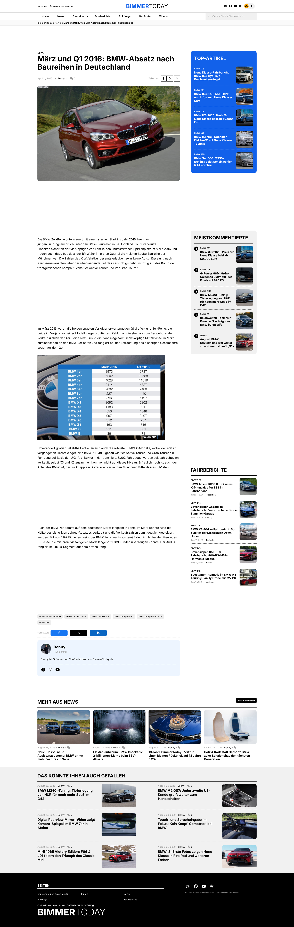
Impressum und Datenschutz (52, 894)
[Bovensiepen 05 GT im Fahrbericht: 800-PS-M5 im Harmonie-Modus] (248, 554)
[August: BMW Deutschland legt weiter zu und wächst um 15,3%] (244, 342)
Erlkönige (124, 16)
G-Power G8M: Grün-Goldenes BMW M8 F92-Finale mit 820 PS (216, 277)
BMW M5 (196, 548)
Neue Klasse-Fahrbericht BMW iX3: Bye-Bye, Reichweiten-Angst (211, 76)
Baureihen (79, 16)
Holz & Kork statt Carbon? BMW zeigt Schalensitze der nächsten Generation (227, 755)
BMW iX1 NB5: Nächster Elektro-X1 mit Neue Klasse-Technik (213, 140)
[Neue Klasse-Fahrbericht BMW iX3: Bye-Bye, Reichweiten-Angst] (244, 75)
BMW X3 (195, 525)
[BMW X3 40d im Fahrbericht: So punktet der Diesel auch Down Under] (248, 531)
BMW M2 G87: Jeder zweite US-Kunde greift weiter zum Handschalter (184, 794)
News (60, 16)
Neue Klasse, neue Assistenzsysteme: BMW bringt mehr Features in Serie (60, 755)
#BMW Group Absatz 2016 (150, 616)
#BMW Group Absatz (124, 616)
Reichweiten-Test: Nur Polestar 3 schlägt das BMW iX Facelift (215, 321)
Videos (163, 16)
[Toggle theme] (249, 6)
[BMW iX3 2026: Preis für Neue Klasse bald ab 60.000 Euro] (244, 117)
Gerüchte (145, 16)
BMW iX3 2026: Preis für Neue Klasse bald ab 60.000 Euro (213, 119)
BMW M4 (196, 502)
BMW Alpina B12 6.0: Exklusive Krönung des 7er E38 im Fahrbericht (212, 487)
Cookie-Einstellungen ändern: (51, 905)
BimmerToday (44, 22)
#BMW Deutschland (100, 616)
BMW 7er (196, 480)
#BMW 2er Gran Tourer (76, 616)
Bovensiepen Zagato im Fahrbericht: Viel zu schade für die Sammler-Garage (214, 510)
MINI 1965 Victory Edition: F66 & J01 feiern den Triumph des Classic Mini (66, 856)
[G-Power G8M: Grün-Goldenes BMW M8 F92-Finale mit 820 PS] (244, 275)
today (147, 6)
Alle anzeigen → (246, 700)
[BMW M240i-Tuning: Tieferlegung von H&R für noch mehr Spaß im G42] (244, 297)
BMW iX (204, 314)
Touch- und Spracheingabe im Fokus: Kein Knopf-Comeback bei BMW (185, 824)
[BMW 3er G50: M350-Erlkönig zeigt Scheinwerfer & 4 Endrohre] (244, 160)
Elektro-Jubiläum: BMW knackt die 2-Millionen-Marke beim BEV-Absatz (118, 755)
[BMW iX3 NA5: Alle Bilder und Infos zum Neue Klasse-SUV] (244, 96)
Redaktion (211, 495)
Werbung (42, 6)
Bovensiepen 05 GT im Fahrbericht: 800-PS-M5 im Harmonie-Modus (209, 555)
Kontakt (84, 894)
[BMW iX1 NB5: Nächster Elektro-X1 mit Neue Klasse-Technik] (244, 139)
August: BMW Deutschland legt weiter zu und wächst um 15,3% (217, 343)
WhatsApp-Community (64, 6)
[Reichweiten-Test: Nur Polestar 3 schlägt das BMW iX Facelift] (244, 320)
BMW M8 (205, 269)
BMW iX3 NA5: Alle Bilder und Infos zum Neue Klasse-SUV (213, 97)
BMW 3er (199, 154)
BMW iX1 (199, 133)
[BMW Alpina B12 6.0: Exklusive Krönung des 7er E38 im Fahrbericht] (248, 486)
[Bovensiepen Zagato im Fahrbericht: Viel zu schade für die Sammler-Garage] (248, 509)
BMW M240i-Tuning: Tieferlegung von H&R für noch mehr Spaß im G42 (215, 300)
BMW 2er (205, 291)
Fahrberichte (102, 16)
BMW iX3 (199, 68)
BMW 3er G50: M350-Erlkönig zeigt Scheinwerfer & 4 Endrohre (213, 162)
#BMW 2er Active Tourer (50, 616)
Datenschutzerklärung (80, 905)
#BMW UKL (44, 622)
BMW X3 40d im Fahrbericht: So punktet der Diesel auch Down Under (212, 533)
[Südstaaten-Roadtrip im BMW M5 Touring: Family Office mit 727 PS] (248, 577)
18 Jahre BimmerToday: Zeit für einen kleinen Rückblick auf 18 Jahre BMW (175, 755)
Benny (61, 78)
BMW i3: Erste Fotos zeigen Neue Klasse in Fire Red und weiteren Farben (185, 856)
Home (45, 16)
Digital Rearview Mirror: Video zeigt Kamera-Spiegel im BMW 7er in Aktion (66, 824)
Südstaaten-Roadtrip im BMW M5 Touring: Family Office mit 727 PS (213, 576)
